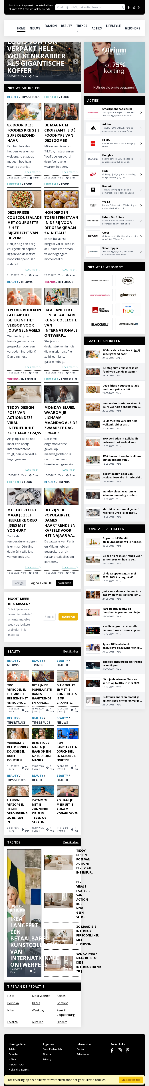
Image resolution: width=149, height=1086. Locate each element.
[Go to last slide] (10, 61)
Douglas (14, 1054)
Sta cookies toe (131, 1079)
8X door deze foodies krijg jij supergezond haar (23, 133)
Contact (81, 1049)
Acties (97, 28)
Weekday (38, 1010)
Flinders (62, 1022)
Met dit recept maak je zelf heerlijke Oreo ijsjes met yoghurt (22, 520)
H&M (10, 996)
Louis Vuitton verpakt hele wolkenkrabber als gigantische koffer (36, 56)
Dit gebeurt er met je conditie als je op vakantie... (67, 694)
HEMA (36, 1003)
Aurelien (37, 1022)
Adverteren (83, 1054)
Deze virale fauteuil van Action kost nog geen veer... (83, 899)
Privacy (47, 1059)
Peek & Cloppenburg (66, 1012)
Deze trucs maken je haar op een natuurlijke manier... (41, 751)
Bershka (13, 1003)
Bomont (62, 1003)
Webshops (132, 28)
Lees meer (32, 172)
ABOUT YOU (16, 1064)
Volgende (64, 583)
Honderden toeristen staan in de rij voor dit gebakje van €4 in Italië (61, 222)
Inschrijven (68, 616)
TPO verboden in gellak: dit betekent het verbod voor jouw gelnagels (24, 320)
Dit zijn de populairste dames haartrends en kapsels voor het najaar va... (60, 523)
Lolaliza (12, 1022)
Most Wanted (41, 996)
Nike (10, 1010)
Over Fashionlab (52, 1049)
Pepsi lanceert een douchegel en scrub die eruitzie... (67, 751)
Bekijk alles (70, 651)
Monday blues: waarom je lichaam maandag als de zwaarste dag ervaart (60, 420)
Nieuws (35, 28)
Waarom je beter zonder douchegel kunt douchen (17, 751)
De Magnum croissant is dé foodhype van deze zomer (59, 133)
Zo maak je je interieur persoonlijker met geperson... (87, 935)
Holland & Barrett (19, 1069)
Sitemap (47, 1054)
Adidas (61, 996)
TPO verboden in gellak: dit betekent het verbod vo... (17, 694)
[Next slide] (75, 61)
